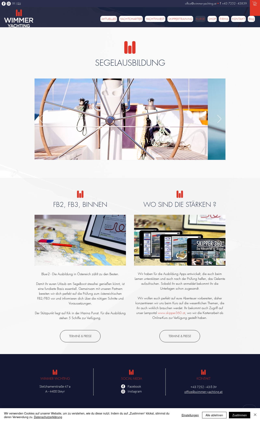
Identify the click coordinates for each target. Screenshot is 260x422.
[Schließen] (255, 415)
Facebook (134, 386)
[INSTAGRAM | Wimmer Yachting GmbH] (9, 4)
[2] (132, 153)
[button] (255, 3)
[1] (128, 154)
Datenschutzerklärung (48, 417)
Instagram (135, 391)
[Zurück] (41, 119)
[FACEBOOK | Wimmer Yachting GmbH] (4, 4)
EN (19, 3)
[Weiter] (219, 119)
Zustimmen (239, 415)
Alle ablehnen (214, 415)
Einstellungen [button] (190, 415)
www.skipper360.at (171, 313)
